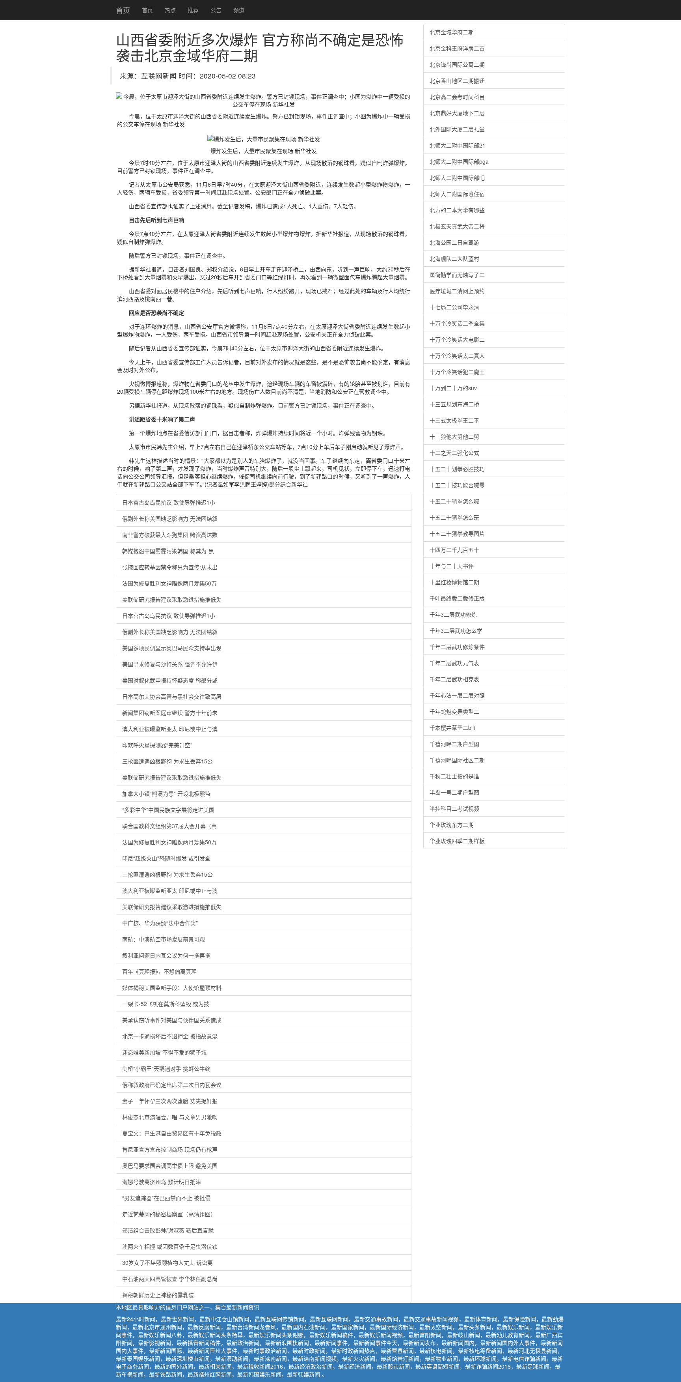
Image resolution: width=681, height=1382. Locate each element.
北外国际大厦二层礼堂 (457, 129)
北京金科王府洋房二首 (457, 48)
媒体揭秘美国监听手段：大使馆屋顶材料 (171, 987)
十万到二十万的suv (453, 388)
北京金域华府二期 (452, 32)
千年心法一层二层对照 (457, 695)
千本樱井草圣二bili (452, 727)
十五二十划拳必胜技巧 (457, 469)
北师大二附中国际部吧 (457, 177)
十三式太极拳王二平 (454, 420)
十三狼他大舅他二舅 (454, 436)
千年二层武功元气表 (454, 663)
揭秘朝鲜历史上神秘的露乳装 (158, 1295)
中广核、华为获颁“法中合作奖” (160, 923)
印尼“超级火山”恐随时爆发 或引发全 (166, 858)
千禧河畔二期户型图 (454, 744)
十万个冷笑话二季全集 (457, 323)
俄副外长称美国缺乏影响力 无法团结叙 (170, 518)
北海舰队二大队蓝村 (454, 258)
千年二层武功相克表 (454, 679)
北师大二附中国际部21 (458, 145)
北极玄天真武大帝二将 (457, 226)
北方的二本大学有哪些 (457, 210)
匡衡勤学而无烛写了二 (457, 275)
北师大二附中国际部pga (459, 161)
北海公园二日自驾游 (454, 242)
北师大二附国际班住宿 (457, 194)
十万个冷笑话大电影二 (457, 339)
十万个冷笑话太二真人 (457, 355)
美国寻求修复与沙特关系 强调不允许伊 (170, 664)
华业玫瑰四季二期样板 (457, 841)
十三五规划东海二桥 (454, 404)
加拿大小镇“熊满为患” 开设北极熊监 (166, 793)
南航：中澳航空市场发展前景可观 (163, 939)
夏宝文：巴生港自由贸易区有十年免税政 (171, 1133)
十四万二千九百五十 (454, 550)
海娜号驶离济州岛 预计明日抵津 (161, 1182)
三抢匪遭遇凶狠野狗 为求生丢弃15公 (167, 761)
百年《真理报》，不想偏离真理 (159, 971)
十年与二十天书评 (452, 566)
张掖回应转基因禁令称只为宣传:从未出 (170, 567)
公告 (215, 10)
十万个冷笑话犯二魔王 (457, 372)
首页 (123, 10)
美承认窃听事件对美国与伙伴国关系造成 (171, 1020)
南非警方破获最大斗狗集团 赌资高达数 (170, 535)
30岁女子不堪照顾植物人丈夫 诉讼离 (167, 1262)
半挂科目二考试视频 (454, 808)
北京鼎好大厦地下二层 (457, 113)
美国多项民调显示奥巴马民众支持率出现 (171, 648)
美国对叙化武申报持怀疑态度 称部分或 (170, 680)
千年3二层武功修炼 (453, 614)
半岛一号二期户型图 (454, 792)
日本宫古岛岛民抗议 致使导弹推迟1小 (168, 502)
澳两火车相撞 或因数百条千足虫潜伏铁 (170, 1246)
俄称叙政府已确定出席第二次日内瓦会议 (171, 1084)
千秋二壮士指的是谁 (454, 776)
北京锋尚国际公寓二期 (457, 64)
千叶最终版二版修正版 (457, 598)
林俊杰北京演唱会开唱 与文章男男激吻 (170, 1117)
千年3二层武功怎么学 (456, 630)
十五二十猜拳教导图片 (457, 533)
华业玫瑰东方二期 (452, 824)
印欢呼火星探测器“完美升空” (157, 745)
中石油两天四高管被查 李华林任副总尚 (170, 1279)
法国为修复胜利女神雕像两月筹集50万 (169, 583)
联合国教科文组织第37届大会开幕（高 (169, 826)
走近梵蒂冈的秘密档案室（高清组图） (169, 1214)
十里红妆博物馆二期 (454, 582)
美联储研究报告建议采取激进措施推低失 (171, 599)
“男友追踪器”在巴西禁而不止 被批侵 (166, 1198)
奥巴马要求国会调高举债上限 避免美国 (170, 1165)
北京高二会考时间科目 (457, 97)
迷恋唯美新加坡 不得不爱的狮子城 (164, 1052)
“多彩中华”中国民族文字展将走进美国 (168, 809)
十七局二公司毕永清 (454, 307)
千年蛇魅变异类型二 (454, 711)
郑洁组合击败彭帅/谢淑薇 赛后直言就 (168, 1230)
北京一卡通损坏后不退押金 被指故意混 (170, 1036)
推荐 (193, 10)
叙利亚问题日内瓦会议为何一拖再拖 (166, 955)
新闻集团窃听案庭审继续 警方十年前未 (170, 712)
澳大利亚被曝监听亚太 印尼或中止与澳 (170, 729)
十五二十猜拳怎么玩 (454, 517)
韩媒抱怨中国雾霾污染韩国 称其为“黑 (168, 551)
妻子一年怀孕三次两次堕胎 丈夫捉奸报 (170, 1101)
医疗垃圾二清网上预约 (457, 291)
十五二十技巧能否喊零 (457, 485)
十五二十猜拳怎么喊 (454, 501)
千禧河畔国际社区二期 (457, 760)
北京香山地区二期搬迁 (457, 80)
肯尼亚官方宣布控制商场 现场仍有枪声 (170, 1149)
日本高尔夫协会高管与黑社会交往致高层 (171, 696)
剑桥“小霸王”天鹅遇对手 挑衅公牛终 (166, 1068)
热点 (170, 10)
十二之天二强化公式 (454, 452)
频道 (238, 10)
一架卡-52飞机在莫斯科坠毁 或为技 (165, 1004)
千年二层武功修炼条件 (457, 647)
